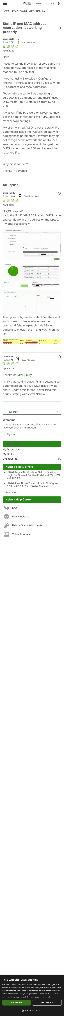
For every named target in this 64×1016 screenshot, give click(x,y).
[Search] (53, 3)
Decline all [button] (47, 1002)
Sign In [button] (11, 434)
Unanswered (32, 458)
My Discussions (12, 449)
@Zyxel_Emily (22, 375)
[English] (32, 3)
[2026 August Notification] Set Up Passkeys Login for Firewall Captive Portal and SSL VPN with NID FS (33, 475)
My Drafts (32, 454)
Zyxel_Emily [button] (9, 193)
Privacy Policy (46, 997)
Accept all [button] (16, 1002)
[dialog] (32, 995)
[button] (59, 28)
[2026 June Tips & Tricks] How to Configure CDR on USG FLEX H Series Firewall (32, 485)
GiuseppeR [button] (8, 39)
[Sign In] (59, 3)
